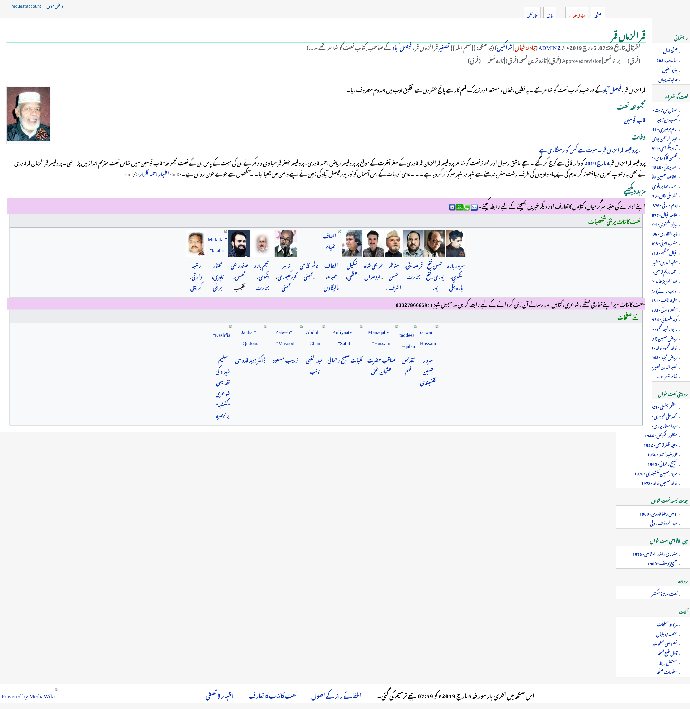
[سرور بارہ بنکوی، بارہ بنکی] (456, 243)
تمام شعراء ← (667, 375)
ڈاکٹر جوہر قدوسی (250, 359)
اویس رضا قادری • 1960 (659, 513)
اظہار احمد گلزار (154, 173)
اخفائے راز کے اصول (336, 694)
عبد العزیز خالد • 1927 (660, 280)
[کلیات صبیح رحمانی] (344, 338)
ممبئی (308, 276)
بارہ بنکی (456, 286)
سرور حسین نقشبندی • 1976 (656, 472)
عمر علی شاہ (373, 264)
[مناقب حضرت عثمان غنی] (381, 338)
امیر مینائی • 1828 (665, 166)
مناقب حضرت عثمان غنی (381, 365)
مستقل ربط (668, 662)
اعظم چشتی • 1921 (663, 406)
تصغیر (444, 46)
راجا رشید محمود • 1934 (660, 328)
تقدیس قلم (408, 365)
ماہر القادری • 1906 (663, 233)
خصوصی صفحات (665, 643)
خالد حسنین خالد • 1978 (659, 482)
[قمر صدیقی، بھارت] (413, 243)
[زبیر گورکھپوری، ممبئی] (286, 243)
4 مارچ (603, 162)
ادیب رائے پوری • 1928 (658, 290)
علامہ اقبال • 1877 (663, 214)
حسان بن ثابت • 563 (661, 109)
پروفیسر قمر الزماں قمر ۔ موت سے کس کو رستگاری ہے (588, 149)
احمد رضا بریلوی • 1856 (659, 185)
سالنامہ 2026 (667, 59)
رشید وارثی (197, 270)
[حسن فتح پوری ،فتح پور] (434, 243)
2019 (590, 162)
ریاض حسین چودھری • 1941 (655, 337)
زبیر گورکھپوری (287, 270)
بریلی (217, 286)
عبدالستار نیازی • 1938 (660, 425)
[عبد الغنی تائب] (314, 338)
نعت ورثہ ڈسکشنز (664, 593)
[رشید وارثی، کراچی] (196, 243)
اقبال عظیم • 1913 (663, 252)
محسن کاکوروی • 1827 (661, 157)
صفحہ (597, 15)
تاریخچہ (532, 15)
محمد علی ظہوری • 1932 (660, 415)
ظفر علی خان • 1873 (662, 195)
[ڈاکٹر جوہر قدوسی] (250, 338)
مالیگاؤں (331, 286)
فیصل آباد (402, 46)
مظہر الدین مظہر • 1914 (659, 261)
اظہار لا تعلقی (220, 694)
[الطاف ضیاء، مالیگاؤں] (331, 243)
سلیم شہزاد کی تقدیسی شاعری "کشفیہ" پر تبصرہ (223, 387)
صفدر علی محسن (239, 270)
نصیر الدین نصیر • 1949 (659, 366)
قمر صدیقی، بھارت (413, 270)
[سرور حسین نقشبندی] (428, 338)
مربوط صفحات (667, 624)
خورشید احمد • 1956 (662, 453)
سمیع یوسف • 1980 (662, 562)
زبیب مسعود (285, 359)
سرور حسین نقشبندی (428, 370)
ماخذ (550, 15)
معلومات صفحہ (667, 671)
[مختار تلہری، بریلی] (217, 243)
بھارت (263, 286)
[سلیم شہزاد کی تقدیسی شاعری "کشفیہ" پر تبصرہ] (222, 338)
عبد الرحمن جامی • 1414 (659, 138)
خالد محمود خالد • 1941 (661, 347)
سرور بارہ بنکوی (456, 270)
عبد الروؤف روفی (664, 522)
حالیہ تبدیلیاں (668, 78)
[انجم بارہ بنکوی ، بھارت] (262, 243)
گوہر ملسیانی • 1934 (664, 318)
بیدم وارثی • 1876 (664, 204)
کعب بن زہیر (667, 119)
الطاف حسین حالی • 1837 (658, 176)
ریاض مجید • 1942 (663, 356)
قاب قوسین (635, 119)
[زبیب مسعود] (285, 338)
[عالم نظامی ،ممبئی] (309, 243)
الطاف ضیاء (331, 270)
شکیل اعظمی (353, 270)
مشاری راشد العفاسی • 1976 (655, 553)
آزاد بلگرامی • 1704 (663, 147)
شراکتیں (505, 46)
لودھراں (372, 276)
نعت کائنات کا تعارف (272, 694)
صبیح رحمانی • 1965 (663, 463)
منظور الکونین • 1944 (661, 434)
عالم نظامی (309, 264)
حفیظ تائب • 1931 (663, 299)
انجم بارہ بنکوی (262, 270)
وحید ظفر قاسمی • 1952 (661, 444)
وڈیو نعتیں (670, 69)
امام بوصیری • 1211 (662, 128)
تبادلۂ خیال (525, 46)
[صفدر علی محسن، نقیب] (239, 243)
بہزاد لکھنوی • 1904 (663, 223)
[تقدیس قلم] (408, 338)
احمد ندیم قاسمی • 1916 (660, 271)
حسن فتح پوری (435, 270)
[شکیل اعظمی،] (352, 243)
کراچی (196, 286)
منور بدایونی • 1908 (663, 242)
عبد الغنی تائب (314, 365)
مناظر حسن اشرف (394, 275)
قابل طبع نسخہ (668, 652)
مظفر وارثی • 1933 (663, 309)
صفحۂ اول (670, 50)
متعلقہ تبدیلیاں (667, 633)
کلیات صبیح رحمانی (345, 359)
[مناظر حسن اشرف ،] (393, 243)
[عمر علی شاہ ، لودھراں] (373, 243)
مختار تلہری (218, 270)
